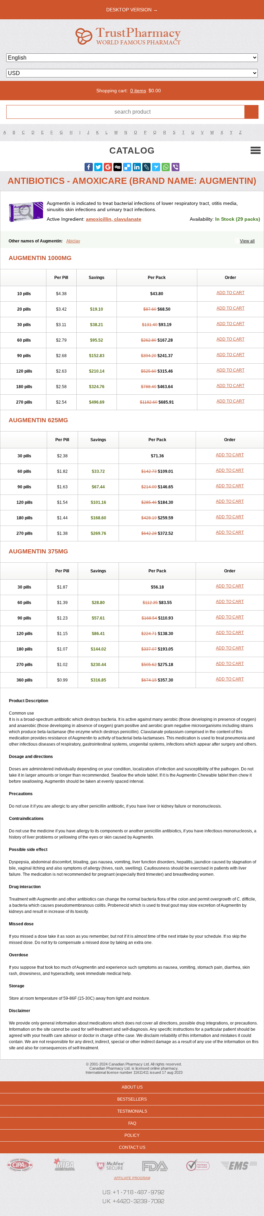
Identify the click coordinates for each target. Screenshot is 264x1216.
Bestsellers (132, 1099)
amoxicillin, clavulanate (113, 219)
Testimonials (132, 1111)
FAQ (132, 1123)
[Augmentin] (26, 211)
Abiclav (73, 241)
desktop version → (132, 9)
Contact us (132, 1147)
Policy (132, 1135)
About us (132, 1087)
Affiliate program (132, 1178)
